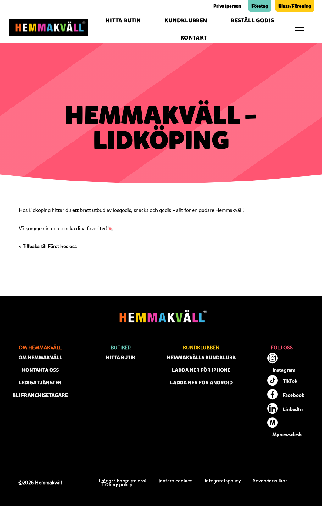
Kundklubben (185, 20)
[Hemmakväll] (48, 27)
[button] (299, 27)
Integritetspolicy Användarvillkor (246, 481)
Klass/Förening (294, 6)
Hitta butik (123, 20)
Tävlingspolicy (116, 484)
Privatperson (227, 6)
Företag (259, 6)
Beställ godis (252, 20)
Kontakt (193, 38)
